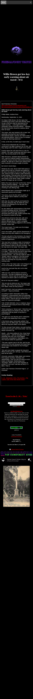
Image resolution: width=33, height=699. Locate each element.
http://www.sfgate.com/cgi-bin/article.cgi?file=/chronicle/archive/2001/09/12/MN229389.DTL (17, 106)
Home (3, 2)
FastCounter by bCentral (16, 436)
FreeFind (18, 406)
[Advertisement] (16, 23)
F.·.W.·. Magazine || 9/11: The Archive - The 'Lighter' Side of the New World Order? (15, 378)
